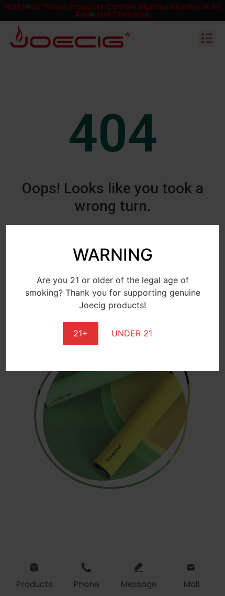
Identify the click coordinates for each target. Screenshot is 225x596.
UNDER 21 (131, 333)
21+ (80, 333)
